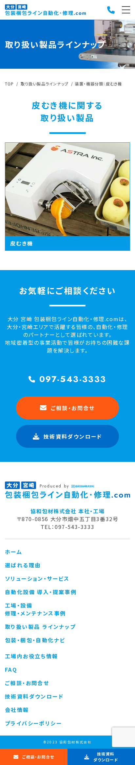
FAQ (11, 669)
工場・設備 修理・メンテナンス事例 (35, 609)
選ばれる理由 (23, 565)
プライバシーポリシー (33, 723)
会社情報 (17, 710)
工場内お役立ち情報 (31, 656)
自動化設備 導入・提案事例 (41, 592)
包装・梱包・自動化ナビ (35, 640)
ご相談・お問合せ (73, 408)
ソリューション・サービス (37, 578)
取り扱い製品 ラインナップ (40, 626)
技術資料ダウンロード (34, 696)
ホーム (13, 552)
